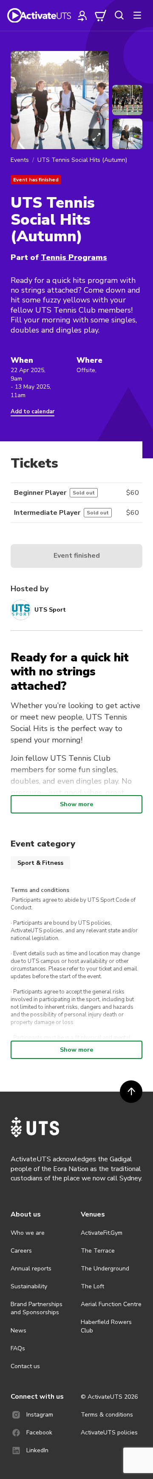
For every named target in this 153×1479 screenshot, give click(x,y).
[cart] (100, 15)
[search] (119, 15)
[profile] (82, 15)
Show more (76, 804)
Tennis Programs (74, 257)
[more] (137, 15)
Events (20, 160)
